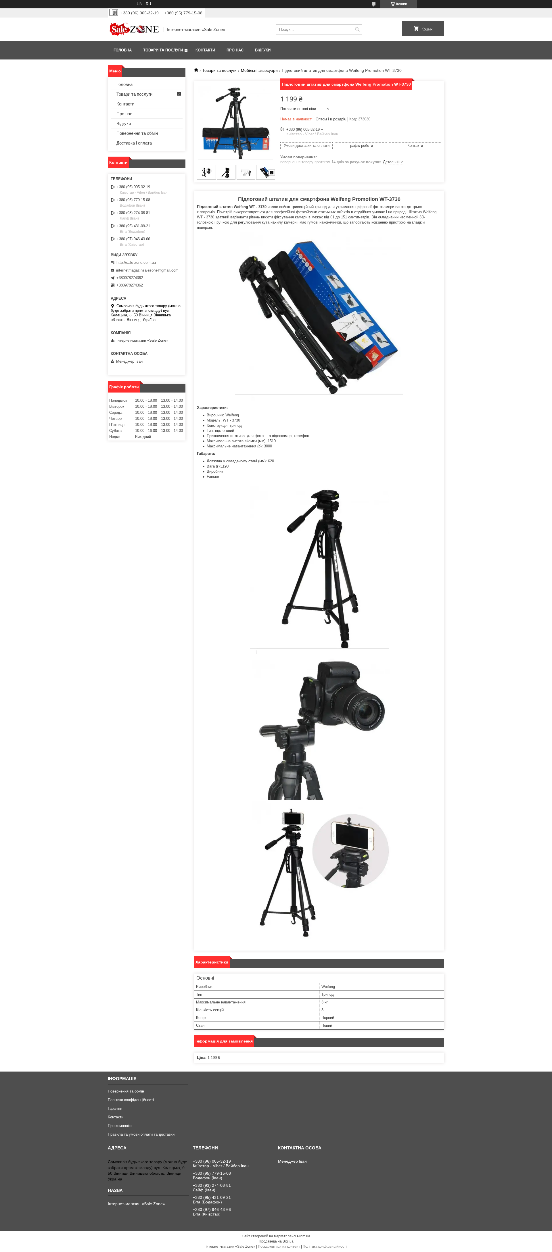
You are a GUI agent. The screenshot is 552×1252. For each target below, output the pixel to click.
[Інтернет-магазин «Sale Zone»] (134, 29)
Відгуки (263, 50)
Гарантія (115, 1108)
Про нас (235, 50)
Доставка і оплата (134, 143)
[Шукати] (357, 29)
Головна (123, 50)
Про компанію (120, 1126)
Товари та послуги (163, 50)
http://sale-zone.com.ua (136, 262)
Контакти (205, 50)
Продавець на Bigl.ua (276, 1241)
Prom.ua (303, 1236)
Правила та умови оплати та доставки (141, 1134)
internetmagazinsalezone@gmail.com (147, 270)
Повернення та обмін (137, 133)
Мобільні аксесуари (259, 70)
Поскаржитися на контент (279, 1247)
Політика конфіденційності (131, 1100)
